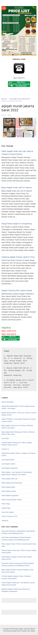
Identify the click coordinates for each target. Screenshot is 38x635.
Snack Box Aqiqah (8, 512)
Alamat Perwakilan (8, 402)
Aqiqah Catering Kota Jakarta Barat (17, 290)
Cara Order (5, 438)
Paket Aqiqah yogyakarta (10, 495)
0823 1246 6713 (19, 78)
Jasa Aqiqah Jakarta (8, 464)
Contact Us (5, 449)
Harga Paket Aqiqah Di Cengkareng (17, 224)
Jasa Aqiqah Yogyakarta (10, 468)
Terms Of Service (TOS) (9, 516)
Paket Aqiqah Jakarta (9, 491)
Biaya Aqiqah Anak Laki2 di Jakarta (17, 187)
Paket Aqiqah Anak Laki (9, 478)
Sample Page (6, 508)
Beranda (4, 99)
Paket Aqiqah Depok (8, 487)
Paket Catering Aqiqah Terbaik (12, 499)
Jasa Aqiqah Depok (8, 459)
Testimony (5, 520)
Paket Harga (6, 504)
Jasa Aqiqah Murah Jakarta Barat (19, 99)
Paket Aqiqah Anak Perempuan (12, 483)
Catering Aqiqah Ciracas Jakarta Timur (18, 257)
